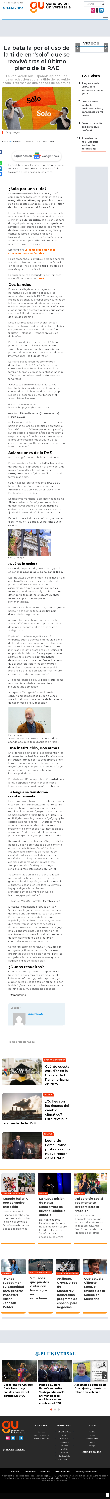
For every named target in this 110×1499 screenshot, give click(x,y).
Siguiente (104, 1375)
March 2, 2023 (16, 416)
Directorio (14, 1471)
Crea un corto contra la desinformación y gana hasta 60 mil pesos (92, 108)
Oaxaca (92, 1442)
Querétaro (92, 1435)
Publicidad (45, 1471)
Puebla (92, 1432)
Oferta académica (41, 1435)
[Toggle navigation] (105, 16)
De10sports (64, 1442)
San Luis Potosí (92, 1439)
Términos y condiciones (85, 1471)
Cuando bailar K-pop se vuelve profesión (91, 127)
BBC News (48, 141)
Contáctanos (30, 1471)
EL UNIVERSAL (64, 1432)
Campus (16, 141)
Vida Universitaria (41, 1439)
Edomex (64, 1452)
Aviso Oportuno (64, 1459)
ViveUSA (64, 1449)
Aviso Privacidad (62, 1471)
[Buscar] (102, 4)
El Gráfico (64, 1439)
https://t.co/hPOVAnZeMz (33, 407)
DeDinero (64, 1445)
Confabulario (64, 1456)
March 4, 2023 (51, 901)
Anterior (5, 1375)
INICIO (6, 141)
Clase (64, 1435)
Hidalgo (92, 1445)
